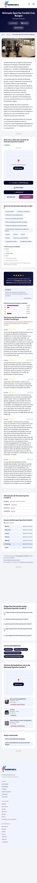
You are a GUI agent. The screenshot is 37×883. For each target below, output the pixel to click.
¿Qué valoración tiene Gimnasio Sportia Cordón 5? (18, 629)
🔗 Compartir (26, 197)
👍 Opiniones (18, 27)
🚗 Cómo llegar (18, 187)
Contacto (5, 794)
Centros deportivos (21, 649)
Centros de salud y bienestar (13, 656)
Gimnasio (14, 504)
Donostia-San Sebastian (9, 819)
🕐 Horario (24, 23)
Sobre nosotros (6, 792)
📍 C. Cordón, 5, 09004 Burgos (19, 183)
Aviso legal (5, 784)
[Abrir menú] (33, 4)
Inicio (3, 34)
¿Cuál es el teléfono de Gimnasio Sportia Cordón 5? (18, 613)
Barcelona (5, 806)
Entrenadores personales (12, 653)
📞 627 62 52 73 (18, 192)
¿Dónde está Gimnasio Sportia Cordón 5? (16, 619)
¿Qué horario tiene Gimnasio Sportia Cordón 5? (18, 624)
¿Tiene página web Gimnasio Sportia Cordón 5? (18, 635)
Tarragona (5, 842)
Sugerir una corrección (26, 562)
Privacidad (5, 786)
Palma (4, 817)
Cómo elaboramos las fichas (11, 560)
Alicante (4, 812)
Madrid (4, 804)
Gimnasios (8, 649)
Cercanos (5, 797)
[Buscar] (29, 4)
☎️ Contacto (13, 23)
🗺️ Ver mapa (18, 168)
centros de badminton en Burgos (15, 739)
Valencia (4, 837)
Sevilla (3, 809)
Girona (4, 834)
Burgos (8, 34)
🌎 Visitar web (11, 197)
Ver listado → (28, 298)
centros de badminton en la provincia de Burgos (17, 743)
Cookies (4, 789)
